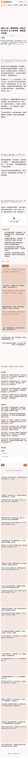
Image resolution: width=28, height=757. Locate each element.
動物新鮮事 (4, 5)
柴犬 (3, 261)
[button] (20, 1)
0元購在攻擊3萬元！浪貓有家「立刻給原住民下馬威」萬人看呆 (15, 239)
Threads (10, 79)
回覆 (25, 465)
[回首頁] (6, 2)
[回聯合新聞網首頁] (3, 2)
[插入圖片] (22, 465)
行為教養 (15, 5)
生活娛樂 (21, 5)
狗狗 (7, 261)
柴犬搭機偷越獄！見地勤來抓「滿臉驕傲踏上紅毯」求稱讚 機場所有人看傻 (15, 234)
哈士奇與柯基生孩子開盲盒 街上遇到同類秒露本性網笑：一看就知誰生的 (15, 248)
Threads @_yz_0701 (7, 62)
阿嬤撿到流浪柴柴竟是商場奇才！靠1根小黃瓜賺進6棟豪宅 (15, 243)
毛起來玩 (10, 5)
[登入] (24, 2)
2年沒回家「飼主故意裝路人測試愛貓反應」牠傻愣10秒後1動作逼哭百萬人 (15, 254)
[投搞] (22, 1)
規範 (3, 465)
